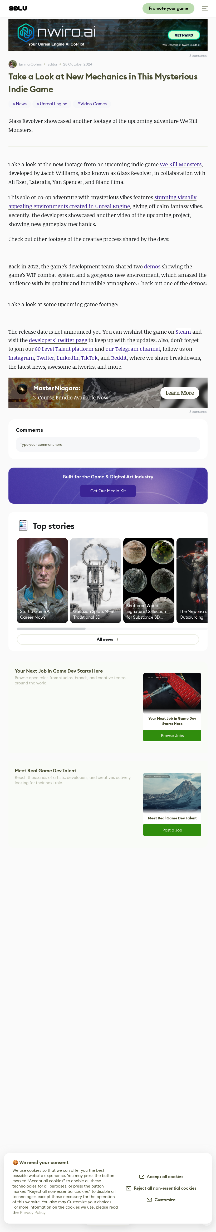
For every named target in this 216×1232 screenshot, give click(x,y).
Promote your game (168, 8)
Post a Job (172, 830)
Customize (164, 1200)
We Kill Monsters (181, 164)
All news (105, 639)
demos (152, 266)
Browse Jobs (172, 735)
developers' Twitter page (58, 340)
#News (20, 104)
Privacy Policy (33, 1212)
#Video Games (92, 104)
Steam (183, 331)
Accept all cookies (164, 1176)
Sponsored (198, 411)
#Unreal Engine (52, 104)
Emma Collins (30, 64)
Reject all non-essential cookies (164, 1188)
